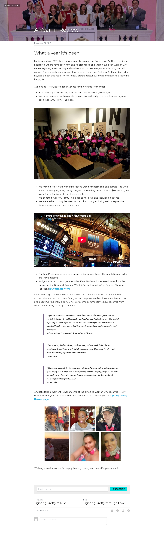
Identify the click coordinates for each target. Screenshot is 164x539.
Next (85, 500)
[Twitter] (117, 510)
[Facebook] (112, 510)
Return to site (12, 5)
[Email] (128, 510)
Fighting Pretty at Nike (50, 503)
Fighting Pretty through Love (104, 503)
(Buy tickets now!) (59, 289)
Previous (39, 500)
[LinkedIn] (123, 510)
